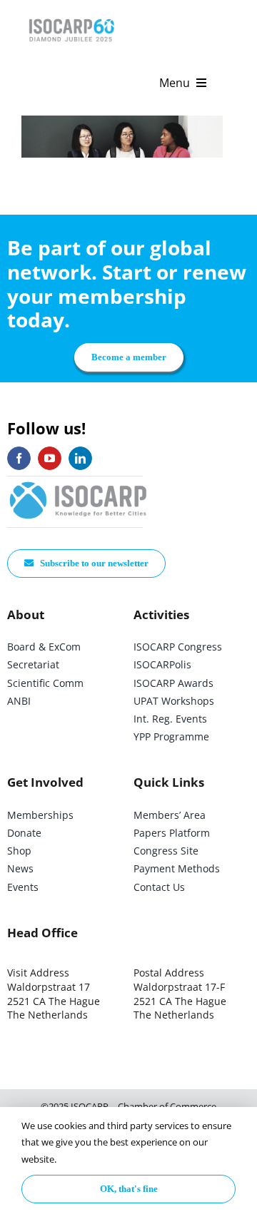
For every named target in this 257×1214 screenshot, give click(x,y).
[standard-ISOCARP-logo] (78, 482)
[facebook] (19, 458)
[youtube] (49, 458)
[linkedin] (80, 458)
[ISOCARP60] (71, 17)
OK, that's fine (129, 1188)
